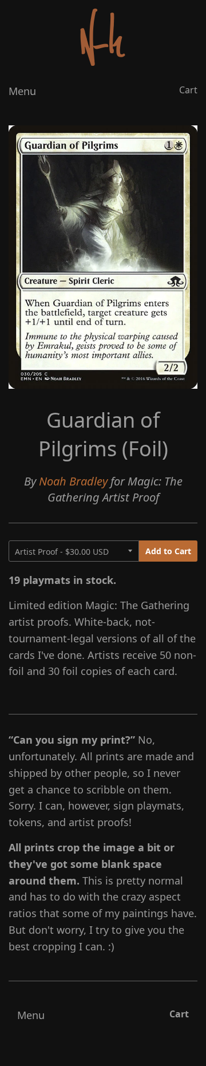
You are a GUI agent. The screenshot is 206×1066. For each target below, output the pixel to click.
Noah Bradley (73, 481)
